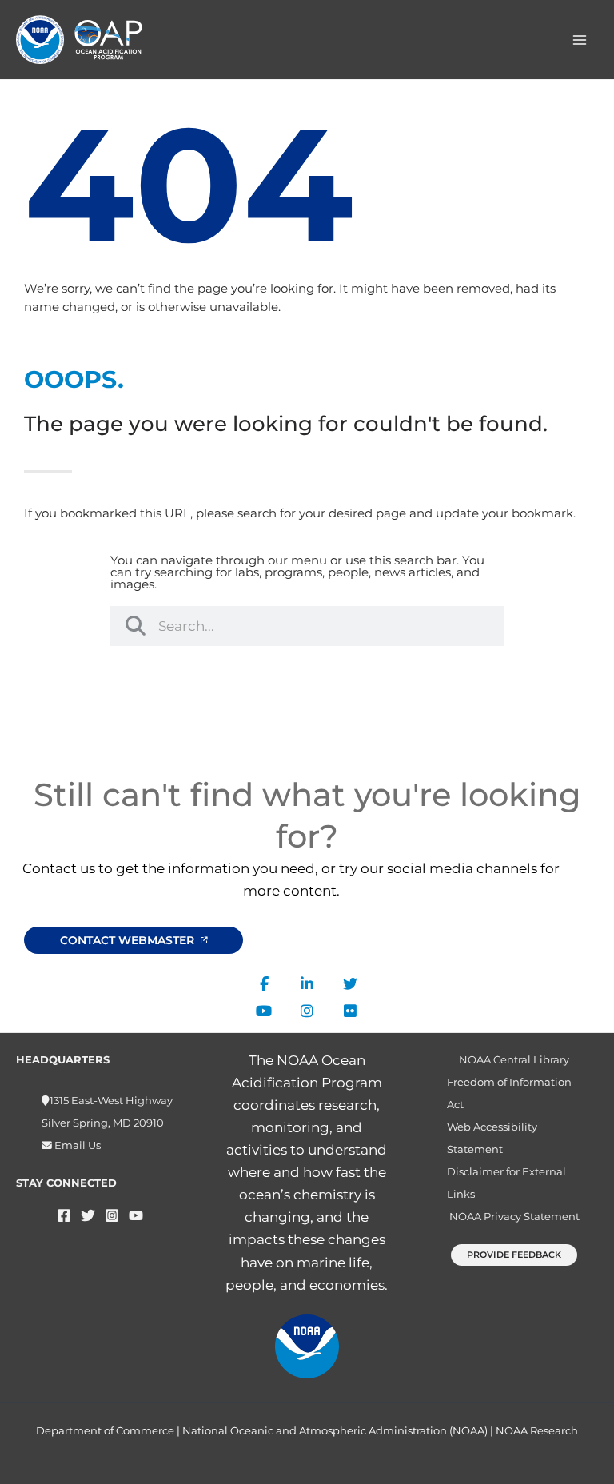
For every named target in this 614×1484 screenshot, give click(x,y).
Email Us (76, 1145)
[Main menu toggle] (580, 40)
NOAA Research (537, 1430)
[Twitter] (88, 1215)
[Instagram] (112, 1215)
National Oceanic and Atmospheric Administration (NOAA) (335, 1430)
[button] (514, 1255)
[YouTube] (136, 1215)
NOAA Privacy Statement (514, 1217)
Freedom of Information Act (509, 1093)
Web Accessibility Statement (492, 1138)
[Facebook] (64, 1215)
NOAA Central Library (514, 1060)
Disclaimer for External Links (506, 1183)
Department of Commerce (105, 1430)
